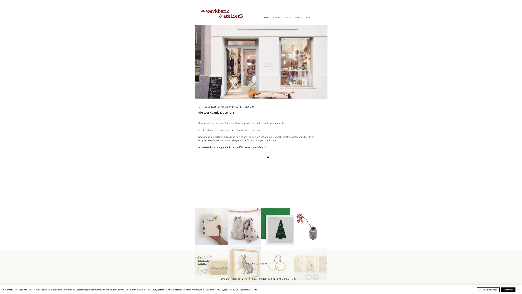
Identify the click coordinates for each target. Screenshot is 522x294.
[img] (211, 226)
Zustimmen (508, 289)
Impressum (203, 260)
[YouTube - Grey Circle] (309, 277)
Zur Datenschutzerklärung (247, 289)
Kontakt (202, 263)
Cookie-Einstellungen (488, 289)
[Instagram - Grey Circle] (316, 277)
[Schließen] (518, 289)
